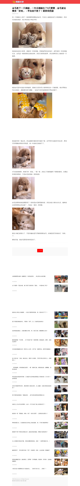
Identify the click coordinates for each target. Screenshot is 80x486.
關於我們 (14, 480)
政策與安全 (18, 480)
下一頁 (40, 250)
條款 (21, 480)
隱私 (23, 480)
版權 (25, 480)
